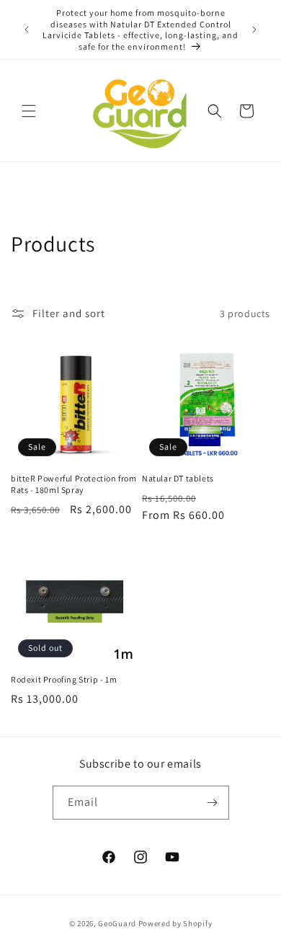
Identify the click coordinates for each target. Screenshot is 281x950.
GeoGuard (117, 923)
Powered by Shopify (175, 923)
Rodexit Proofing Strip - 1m (64, 679)
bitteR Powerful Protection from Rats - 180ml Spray (74, 484)
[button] (29, 111)
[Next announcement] (254, 29)
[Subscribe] (212, 803)
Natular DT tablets (178, 478)
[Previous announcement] (27, 29)
